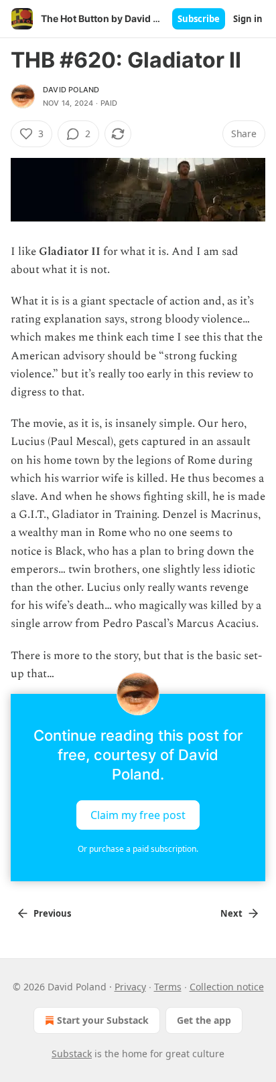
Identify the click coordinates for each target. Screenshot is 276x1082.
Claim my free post (138, 815)
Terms (168, 986)
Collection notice (227, 986)
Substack (72, 1053)
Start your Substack (103, 1020)
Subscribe (199, 19)
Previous (52, 913)
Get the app (204, 1020)
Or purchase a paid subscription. (138, 848)
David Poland (71, 89)
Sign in (248, 19)
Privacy (130, 986)
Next (231, 913)
